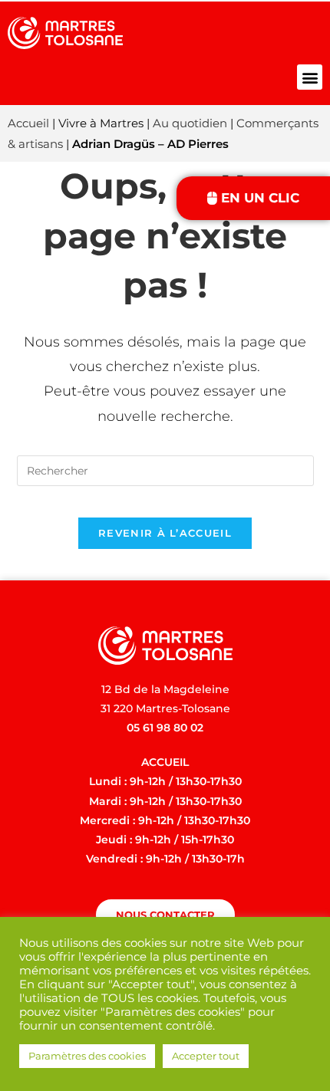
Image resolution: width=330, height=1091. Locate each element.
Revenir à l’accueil (165, 533)
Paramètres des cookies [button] (87, 1056)
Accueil (28, 123)
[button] (309, 77)
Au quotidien (190, 123)
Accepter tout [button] (205, 1056)
